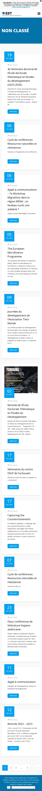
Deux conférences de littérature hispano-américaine (20, 625)
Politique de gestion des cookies (23, 787)
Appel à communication (22, 682)
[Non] (39, 783)
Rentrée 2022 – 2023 (20, 724)
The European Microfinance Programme (16, 252)
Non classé (13, 65)
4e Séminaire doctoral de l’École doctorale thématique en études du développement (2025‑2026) (22, 76)
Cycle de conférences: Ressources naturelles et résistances (22, 143)
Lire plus (13, 111)
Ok (9, 787)
